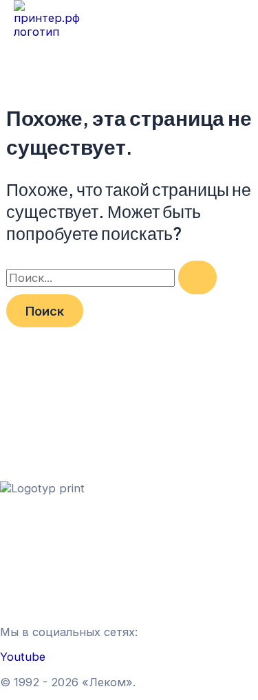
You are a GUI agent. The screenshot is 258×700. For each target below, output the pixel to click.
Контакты (27, 593)
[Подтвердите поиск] (197, 277)
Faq (10, 606)
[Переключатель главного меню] (47, 56)
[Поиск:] (111, 278)
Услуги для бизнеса (54, 565)
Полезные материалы (60, 579)
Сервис (21, 540)
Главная (22, 513)
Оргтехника (33, 527)
